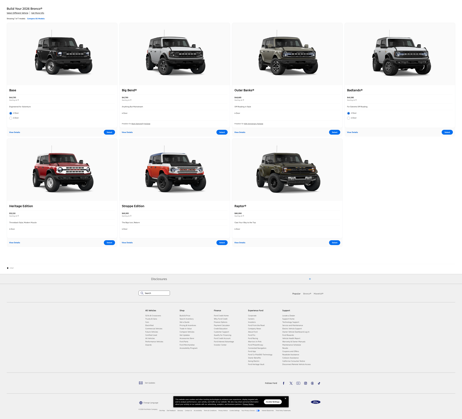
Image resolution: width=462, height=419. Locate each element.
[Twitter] (291, 383)
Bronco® (307, 293)
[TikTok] (319, 383)
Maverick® (318, 293)
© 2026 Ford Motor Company (148, 409)
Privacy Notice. (248, 404)
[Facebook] (284, 383)
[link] (162, 410)
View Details (14, 132)
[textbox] (154, 293)
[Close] (285, 400)
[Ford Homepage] (316, 402)
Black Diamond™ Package (141, 124)
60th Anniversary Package (253, 124)
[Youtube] (298, 383)
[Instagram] (305, 383)
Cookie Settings (272, 402)
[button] (148, 402)
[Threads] (312, 383)
